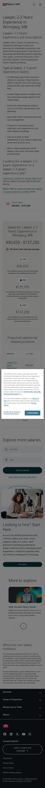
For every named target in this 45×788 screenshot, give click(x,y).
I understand (32, 413)
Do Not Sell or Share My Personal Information (12, 412)
